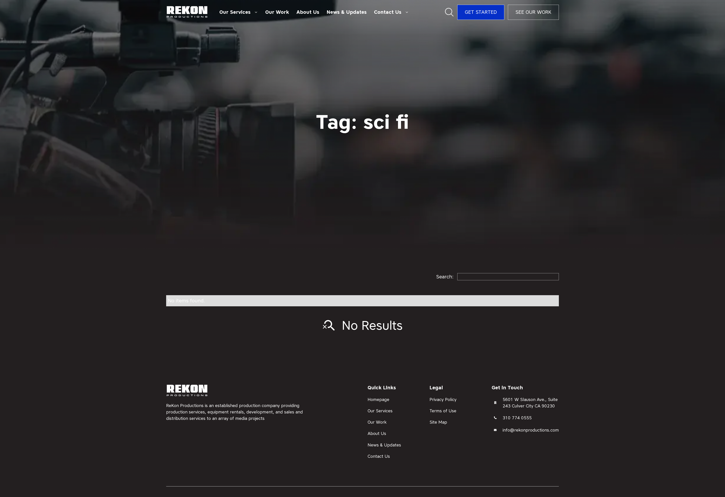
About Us (307, 12)
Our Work (277, 12)
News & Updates (347, 12)
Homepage (378, 399)
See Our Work (533, 12)
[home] (187, 12)
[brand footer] (187, 390)
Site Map (438, 422)
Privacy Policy (443, 399)
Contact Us (379, 456)
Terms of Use (443, 410)
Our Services (380, 410)
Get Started (481, 12)
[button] (238, 12)
